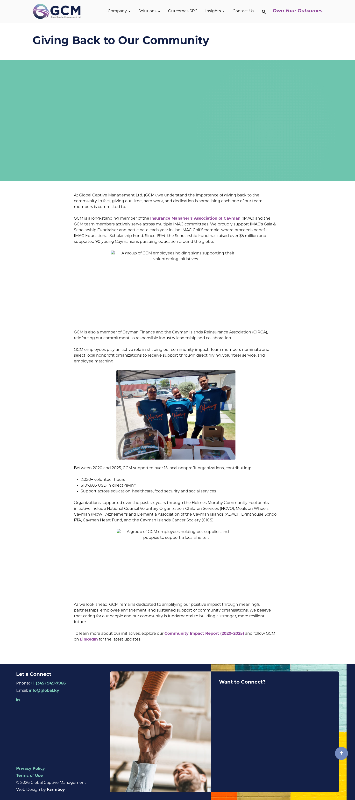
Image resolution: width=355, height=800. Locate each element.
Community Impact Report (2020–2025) (204, 634)
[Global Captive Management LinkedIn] (18, 700)
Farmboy (56, 790)
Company (117, 11)
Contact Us (243, 11)
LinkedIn (89, 639)
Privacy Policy (30, 769)
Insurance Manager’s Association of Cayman (195, 219)
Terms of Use (29, 776)
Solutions (147, 11)
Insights (213, 11)
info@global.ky (44, 691)
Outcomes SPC (183, 11)
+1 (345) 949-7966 (48, 683)
